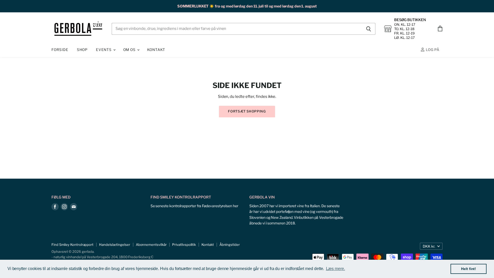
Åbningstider (229, 244)
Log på (432, 50)
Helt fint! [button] (468, 269)
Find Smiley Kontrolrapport (72, 244)
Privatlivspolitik (184, 244)
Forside (59, 50)
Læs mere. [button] (335, 268)
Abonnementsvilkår (151, 244)
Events (104, 50)
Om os (130, 50)
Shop (82, 50)
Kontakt (156, 50)
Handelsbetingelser (114, 244)
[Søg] (368, 29)
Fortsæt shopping (247, 111)
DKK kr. (429, 246)
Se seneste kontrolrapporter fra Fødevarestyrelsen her (194, 206)
